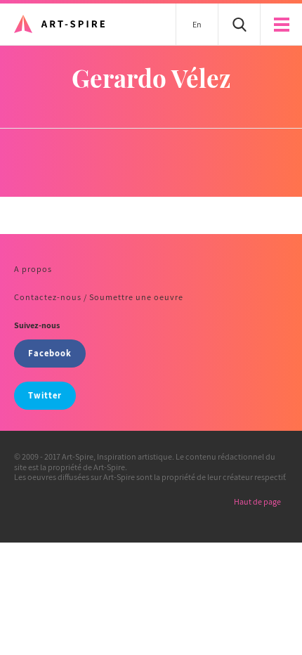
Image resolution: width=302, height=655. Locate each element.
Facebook (50, 353)
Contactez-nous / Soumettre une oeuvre (98, 297)
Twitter (45, 395)
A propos (33, 269)
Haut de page (257, 501)
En (197, 24)
